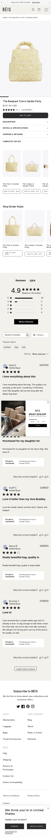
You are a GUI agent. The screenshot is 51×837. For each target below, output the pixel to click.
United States (36, 826)
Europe (14, 826)
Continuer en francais (11, 832)
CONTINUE (37, 425)
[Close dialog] (48, 402)
